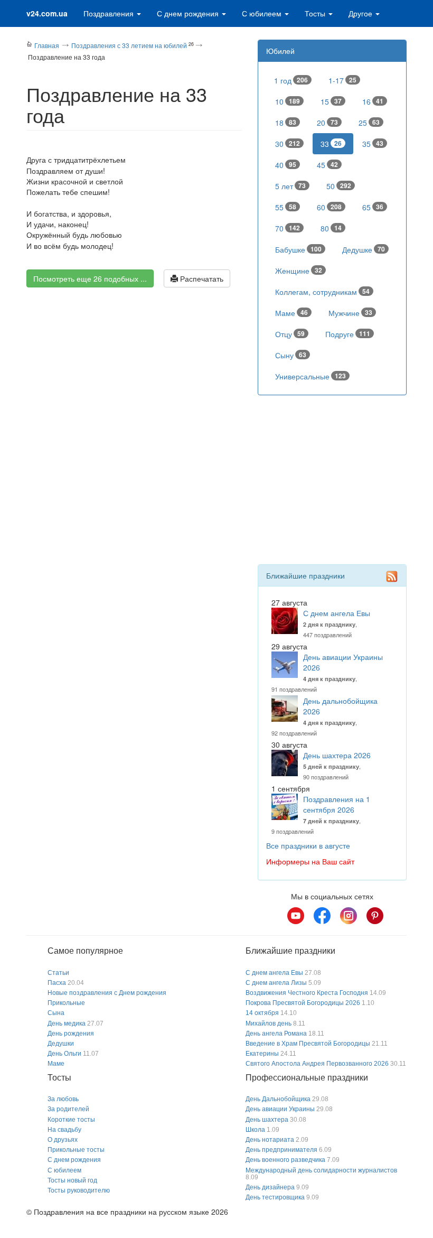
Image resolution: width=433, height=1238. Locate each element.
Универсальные (310, 376)
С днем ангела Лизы (276, 982)
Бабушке (298, 249)
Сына (56, 1013)
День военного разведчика (285, 1159)
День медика (67, 1023)
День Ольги (64, 1053)
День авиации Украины (280, 1109)
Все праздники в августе (308, 845)
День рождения (71, 1033)
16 (372, 101)
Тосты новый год (72, 1180)
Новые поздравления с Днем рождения (107, 993)
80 (331, 228)
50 (338, 186)
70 (287, 228)
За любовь (63, 1099)
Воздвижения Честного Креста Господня (307, 993)
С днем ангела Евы (336, 613)
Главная (46, 45)
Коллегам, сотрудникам (322, 291)
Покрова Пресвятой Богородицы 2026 (303, 1003)
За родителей (68, 1109)
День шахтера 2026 (337, 755)
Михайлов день (268, 1023)
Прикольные (66, 1003)
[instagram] (348, 916)
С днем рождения (189, 13)
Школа (255, 1129)
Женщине (298, 270)
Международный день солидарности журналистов (321, 1170)
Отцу (290, 334)
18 (285, 122)
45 (327, 165)
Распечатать (200, 278)
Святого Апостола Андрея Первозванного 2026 (317, 1063)
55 (285, 207)
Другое (361, 13)
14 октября (262, 1013)
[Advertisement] (134, 388)
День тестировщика (275, 1197)
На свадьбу (64, 1129)
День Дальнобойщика (278, 1099)
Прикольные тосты (76, 1149)
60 (329, 207)
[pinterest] (375, 916)
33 (331, 143)
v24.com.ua (47, 13)
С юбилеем (263, 13)
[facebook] (322, 916)
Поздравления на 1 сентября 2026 (336, 804)
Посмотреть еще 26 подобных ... (90, 278)
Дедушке (363, 249)
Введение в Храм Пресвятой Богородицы (308, 1043)
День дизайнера (270, 1187)
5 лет (290, 186)
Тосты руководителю (79, 1190)
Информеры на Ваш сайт (310, 861)
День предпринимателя (281, 1149)
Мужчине (350, 313)
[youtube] (296, 916)
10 (287, 101)
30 (287, 143)
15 (331, 101)
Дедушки (61, 1043)
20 (327, 122)
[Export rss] (391, 576)
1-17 (342, 80)
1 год (291, 80)
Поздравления (109, 13)
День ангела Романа (276, 1033)
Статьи (58, 972)
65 (372, 207)
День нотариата (270, 1139)
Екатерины (262, 1053)
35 (372, 143)
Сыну (290, 355)
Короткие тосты (71, 1119)
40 (285, 165)
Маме (291, 313)
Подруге (347, 334)
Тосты (316, 13)
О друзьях (63, 1139)
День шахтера (267, 1119)
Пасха (57, 982)
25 (369, 122)
